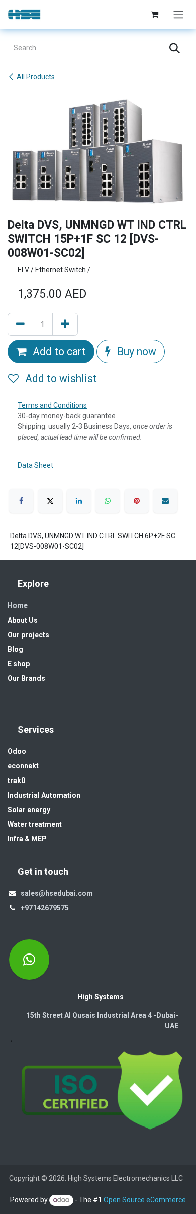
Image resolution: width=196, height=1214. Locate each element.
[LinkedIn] (79, 501)
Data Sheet (35, 465)
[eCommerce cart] (154, 14)
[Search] (174, 48)
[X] (50, 501)
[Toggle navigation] (178, 14)
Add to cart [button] (58, 351)
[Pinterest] (137, 501)
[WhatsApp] (107, 501)
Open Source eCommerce (145, 1200)
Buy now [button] (135, 351)
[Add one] (65, 324)
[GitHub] (29, 959)
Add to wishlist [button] (60, 378)
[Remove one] (20, 324)
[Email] (165, 501)
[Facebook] (21, 501)
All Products (36, 77)
